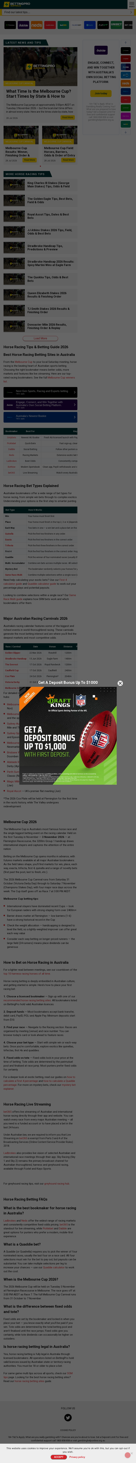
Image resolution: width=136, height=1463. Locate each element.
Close (120, 683)
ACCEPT (58, 1457)
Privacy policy (77, 1457)
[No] (131, 1453)
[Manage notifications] (128, 1455)
